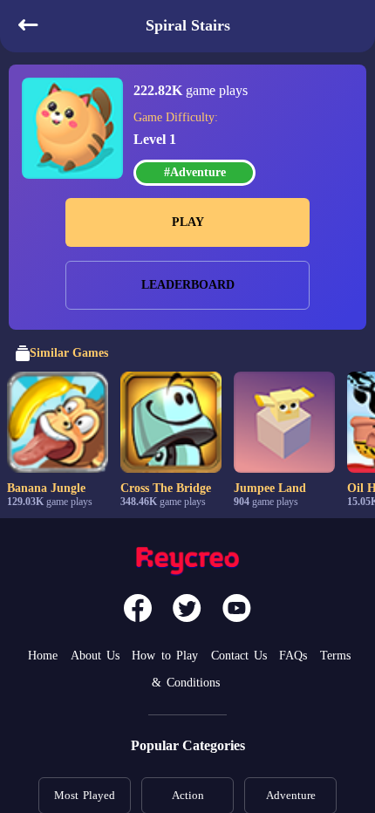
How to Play (165, 655)
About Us (95, 655)
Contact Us (239, 655)
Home (43, 655)
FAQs (293, 655)
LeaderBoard (188, 284)
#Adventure (195, 172)
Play (188, 222)
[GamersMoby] (187, 563)
